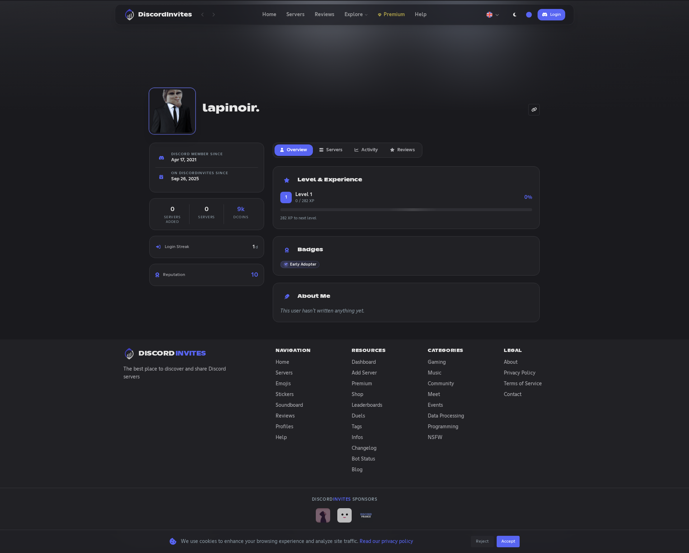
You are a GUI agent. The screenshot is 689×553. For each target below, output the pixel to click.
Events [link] (435, 405)
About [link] (510, 362)
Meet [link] (434, 394)
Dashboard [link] (364, 362)
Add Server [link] (364, 373)
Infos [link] (357, 437)
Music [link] (434, 373)
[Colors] (529, 14)
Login (555, 15)
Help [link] (281, 437)
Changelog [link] (364, 448)
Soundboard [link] (289, 405)
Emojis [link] (283, 383)
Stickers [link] (285, 394)
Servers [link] (284, 373)
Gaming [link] (437, 362)
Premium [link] (362, 383)
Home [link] (282, 362)
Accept (508, 541)
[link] (323, 515)
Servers (295, 14)
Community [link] (441, 383)
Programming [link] (443, 426)
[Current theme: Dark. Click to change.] (514, 14)
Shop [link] (357, 394)
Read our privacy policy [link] (386, 541)
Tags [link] (357, 426)
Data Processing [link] (446, 416)
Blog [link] (357, 469)
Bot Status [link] (363, 459)
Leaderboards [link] (367, 405)
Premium (394, 14)
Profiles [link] (284, 426)
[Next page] (213, 15)
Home (269, 14)
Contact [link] (512, 394)
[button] (299, 264)
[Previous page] (203, 15)
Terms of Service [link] (523, 383)
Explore (353, 14)
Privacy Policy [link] (519, 373)
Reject (482, 541)
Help (421, 14)
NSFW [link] (435, 437)
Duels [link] (358, 416)
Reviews (324, 14)
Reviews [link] (285, 416)
